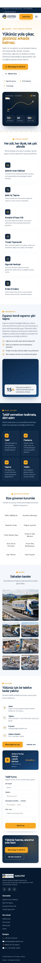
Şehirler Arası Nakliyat (10, 899)
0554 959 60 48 (25, 718)
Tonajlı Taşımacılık (8, 909)
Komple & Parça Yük (9, 906)
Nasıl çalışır (6, 922)
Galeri (4, 929)
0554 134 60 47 (13, 718)
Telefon (7, 792)
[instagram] (9, 889)
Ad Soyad (8, 784)
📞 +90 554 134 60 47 (9, 12)
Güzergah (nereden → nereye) (15, 801)
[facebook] (4, 889)
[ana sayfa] (9, 16)
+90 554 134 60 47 (14, 857)
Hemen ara (31, 744)
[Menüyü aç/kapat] (36, 16)
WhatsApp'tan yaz (12, 744)
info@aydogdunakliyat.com (17, 728)
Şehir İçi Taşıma (7, 903)
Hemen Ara (12, 74)
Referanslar (6, 925)
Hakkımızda (6, 919)
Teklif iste (20, 826)
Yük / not (8, 809)
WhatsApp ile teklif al (16, 67)
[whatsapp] (14, 889)
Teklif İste (26, 17)
